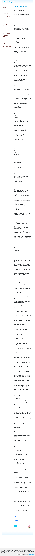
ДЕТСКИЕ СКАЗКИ (30, 533)
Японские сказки (7, 46)
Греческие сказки (7, 18)
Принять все (32, 554)
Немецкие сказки (7, 31)
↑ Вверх (15, 525)
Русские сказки (7, 33)
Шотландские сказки (6, 44)
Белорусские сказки (6, 11)
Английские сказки (6, 7)
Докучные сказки (7, 22)
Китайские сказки (7, 27)
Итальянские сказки (6, 25)
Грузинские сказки (5, 20)
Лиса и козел (17, 518)
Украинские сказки (6, 38)
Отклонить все (25, 554)
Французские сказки (6, 41)
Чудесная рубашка (19, 516)
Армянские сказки (7, 9)
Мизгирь (16, 521)
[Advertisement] (17, 545)
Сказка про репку (18, 523)
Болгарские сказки (5, 14)
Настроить (19, 554)
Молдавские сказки (6, 29)
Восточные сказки (7, 16)
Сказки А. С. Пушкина (5, 36)
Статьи (5, 48)
